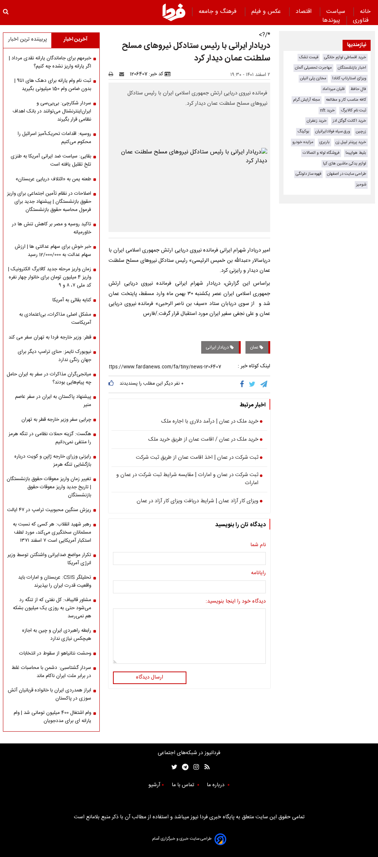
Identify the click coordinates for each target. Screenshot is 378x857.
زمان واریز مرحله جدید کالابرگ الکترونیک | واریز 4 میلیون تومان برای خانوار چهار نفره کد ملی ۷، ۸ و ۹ (49, 277)
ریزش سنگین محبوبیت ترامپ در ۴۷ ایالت (49, 510)
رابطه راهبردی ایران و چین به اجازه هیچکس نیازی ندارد (56, 635)
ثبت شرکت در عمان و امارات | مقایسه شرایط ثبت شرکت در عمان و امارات (187, 479)
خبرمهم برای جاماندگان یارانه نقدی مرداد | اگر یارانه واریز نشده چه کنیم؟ (50, 62)
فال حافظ (358, 89)
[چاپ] (113, 74)
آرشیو (154, 785)
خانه (365, 12)
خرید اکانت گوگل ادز (349, 120)
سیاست (336, 12)
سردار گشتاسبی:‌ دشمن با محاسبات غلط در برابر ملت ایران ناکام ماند (51, 672)
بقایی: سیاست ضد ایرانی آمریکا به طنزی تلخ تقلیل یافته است (51, 160)
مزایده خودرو (302, 142)
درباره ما (216, 785)
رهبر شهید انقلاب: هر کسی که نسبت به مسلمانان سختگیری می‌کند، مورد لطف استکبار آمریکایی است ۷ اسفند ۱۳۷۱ (52, 532)
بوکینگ (303, 131)
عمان (255, 347)
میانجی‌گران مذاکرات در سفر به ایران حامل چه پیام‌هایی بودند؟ (49, 378)
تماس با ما (184, 785)
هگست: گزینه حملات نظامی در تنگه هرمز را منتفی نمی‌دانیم (49, 438)
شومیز (361, 184)
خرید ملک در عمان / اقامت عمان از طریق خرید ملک (203, 440)
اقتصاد (304, 12)
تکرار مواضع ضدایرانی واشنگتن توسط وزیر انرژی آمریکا (49, 559)
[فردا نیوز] (174, 12)
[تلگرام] (264, 384)
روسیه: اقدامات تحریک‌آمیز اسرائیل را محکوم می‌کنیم (54, 138)
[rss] (205, 767)
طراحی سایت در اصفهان (346, 173)
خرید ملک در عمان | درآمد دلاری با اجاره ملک (209, 422)
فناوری (362, 20)
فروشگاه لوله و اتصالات (321, 152)
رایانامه (258, 573)
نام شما (258, 545)
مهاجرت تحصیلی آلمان (313, 67)
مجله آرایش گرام (306, 99)
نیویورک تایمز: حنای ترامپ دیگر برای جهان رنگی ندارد (54, 356)
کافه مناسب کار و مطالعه (346, 99)
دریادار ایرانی (218, 347)
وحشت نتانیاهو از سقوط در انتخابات (55, 653)
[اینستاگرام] (194, 767)
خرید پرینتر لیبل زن (351, 142)
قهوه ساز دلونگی (308, 173)
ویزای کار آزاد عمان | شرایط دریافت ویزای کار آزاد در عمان (197, 501)
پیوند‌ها (331, 20)
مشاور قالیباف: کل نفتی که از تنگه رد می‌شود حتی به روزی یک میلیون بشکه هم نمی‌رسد (52, 608)
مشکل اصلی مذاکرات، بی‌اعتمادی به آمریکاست (55, 318)
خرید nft (327, 110)
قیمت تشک (308, 57)
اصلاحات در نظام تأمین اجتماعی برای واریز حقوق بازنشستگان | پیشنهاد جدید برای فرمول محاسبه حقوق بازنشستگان (49, 202)
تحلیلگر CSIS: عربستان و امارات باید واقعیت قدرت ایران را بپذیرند (54, 581)
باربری (324, 142)
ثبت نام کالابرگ (353, 110)
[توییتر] (252, 384)
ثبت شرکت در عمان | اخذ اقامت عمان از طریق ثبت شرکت (197, 458)
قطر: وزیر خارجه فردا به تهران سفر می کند (49, 337)
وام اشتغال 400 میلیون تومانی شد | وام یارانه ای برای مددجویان (52, 717)
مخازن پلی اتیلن (313, 78)
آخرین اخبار (75, 39)
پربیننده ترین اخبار (27, 39)
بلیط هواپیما (356, 152)
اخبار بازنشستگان (352, 67)
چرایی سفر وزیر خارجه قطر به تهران (56, 420)
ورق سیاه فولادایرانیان (332, 131)
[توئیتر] (172, 767)
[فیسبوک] (243, 384)
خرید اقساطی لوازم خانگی (345, 57)
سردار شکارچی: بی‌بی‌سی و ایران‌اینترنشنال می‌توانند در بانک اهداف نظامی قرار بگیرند (52, 111)
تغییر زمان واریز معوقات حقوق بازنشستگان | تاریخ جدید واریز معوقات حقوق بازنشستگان (49, 487)
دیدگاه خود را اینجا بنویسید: (236, 602)
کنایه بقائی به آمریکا (71, 300)
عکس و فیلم (267, 12)
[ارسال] (123, 74)
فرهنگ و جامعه (218, 12)
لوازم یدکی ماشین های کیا (344, 163)
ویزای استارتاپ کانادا (349, 78)
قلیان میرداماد (333, 89)
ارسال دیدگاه (149, 677)
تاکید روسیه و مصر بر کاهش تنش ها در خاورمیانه (51, 228)
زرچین (361, 131)
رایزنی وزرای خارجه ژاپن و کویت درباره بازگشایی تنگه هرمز (52, 460)
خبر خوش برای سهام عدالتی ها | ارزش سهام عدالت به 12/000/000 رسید (53, 251)
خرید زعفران (317, 120)
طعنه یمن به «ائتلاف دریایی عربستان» (53, 179)
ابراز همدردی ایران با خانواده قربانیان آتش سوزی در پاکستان (49, 694)
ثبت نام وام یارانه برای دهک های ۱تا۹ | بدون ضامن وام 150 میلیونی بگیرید (52, 85)
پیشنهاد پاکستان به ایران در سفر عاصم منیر (53, 401)
